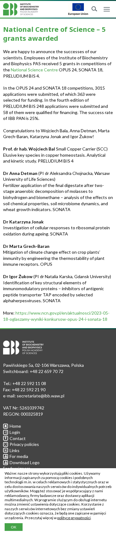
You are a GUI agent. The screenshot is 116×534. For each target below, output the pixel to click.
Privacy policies (24, 444)
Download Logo (25, 462)
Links (14, 450)
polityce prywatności (74, 517)
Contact (18, 438)
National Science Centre (34, 69)
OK (13, 527)
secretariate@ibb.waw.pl (40, 395)
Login (15, 432)
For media (19, 456)
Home (15, 426)
